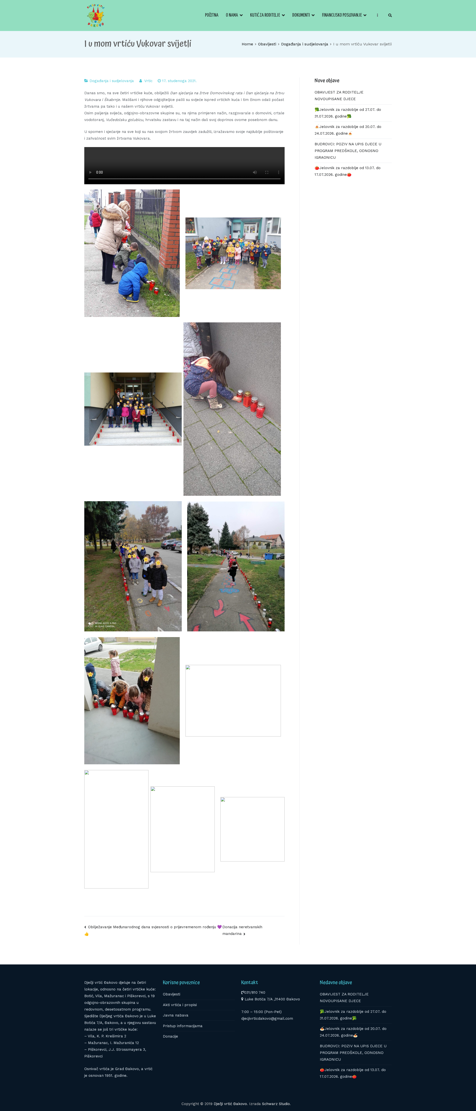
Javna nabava (175, 1015)
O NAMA (232, 15)
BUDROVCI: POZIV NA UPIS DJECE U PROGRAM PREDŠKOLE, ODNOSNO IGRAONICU (348, 151)
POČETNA (211, 15)
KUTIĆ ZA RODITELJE (265, 15)
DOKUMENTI (301, 15)
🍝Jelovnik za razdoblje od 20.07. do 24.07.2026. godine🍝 (348, 130)
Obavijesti (171, 994)
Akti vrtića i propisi (180, 1005)
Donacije (170, 1036)
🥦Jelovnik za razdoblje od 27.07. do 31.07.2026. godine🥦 (348, 113)
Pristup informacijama (183, 1026)
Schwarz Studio (276, 1104)
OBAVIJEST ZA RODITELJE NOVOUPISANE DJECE (339, 95)
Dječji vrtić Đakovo (230, 1104)
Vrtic (148, 81)
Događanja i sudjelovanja (111, 81)
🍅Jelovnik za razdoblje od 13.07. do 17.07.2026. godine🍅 (348, 171)
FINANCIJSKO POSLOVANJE (342, 15)
